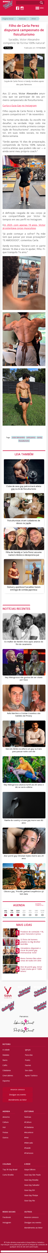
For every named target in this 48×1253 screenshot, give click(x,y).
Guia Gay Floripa (31, 1195)
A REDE (27, 1164)
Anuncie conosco (17, 1089)
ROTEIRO (6, 1044)
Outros (5, 1137)
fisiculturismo (24, 441)
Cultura (5, 1122)
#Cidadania (29, 1127)
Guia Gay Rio (29, 1200)
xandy (39, 437)
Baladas (6, 1055)
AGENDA (28, 905)
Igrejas (28, 1049)
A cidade (6, 1049)
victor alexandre (18, 437)
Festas (5, 1132)
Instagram (7, 1222)
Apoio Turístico (31, 1075)
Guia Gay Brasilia (31, 1180)
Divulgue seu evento (17, 1094)
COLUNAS (7, 1164)
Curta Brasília (8, 1175)
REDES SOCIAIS (9, 1212)
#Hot (34, 18)
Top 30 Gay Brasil (10, 1169)
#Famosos (28, 1153)
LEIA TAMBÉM (24, 454)
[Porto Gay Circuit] (24, 1030)
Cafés (5, 1065)
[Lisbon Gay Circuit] (24, 1022)
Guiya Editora (29, 1169)
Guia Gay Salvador (31, 1185)
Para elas (29, 1055)
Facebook (7, 1217)
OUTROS (28, 1212)
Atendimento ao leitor (17, 1100)
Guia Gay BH (29, 1190)
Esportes (6, 1081)
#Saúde (27, 1148)
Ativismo (6, 1117)
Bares (5, 1060)
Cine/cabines (8, 1075)
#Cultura (27, 1122)
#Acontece (28, 1132)
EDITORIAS (29, 1111)
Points (27, 1060)
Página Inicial (8, 18)
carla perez (30, 437)
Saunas (28, 1065)
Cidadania (7, 1070)
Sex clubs (29, 1070)
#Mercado (28, 1143)
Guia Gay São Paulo (32, 1175)
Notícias (22, 18)
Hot (4, 1127)
